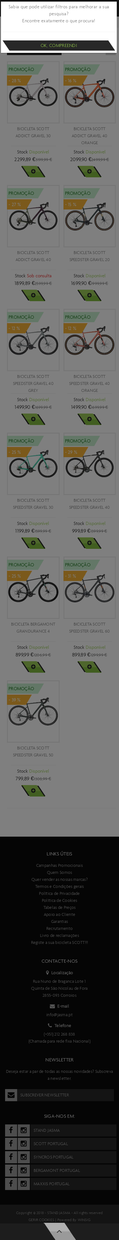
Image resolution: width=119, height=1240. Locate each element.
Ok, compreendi (59, 45)
